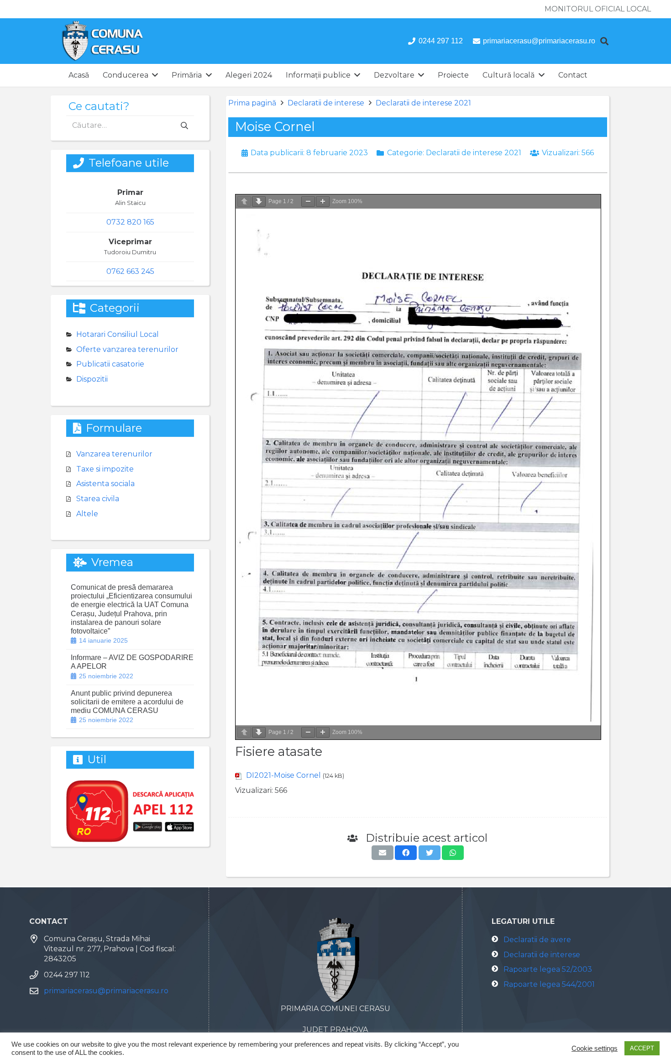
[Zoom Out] (308, 201)
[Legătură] (102, 41)
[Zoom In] (323, 201)
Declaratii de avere (537, 939)
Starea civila (97, 498)
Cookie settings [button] (594, 1048)
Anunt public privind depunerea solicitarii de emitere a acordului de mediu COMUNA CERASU (127, 701)
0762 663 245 (130, 271)
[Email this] (382, 852)
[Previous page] (244, 201)
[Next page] (259, 201)
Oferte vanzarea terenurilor (127, 349)
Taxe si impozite (105, 469)
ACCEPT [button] (642, 1048)
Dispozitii (92, 379)
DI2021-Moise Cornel (283, 775)
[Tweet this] (429, 852)
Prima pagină (252, 103)
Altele (87, 513)
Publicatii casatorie (110, 364)
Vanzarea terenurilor (114, 454)
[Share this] (406, 852)
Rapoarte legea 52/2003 (547, 969)
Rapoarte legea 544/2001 (549, 984)
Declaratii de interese (326, 103)
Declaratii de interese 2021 (423, 103)
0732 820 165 (130, 222)
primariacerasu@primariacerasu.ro (106, 990)
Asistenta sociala (105, 483)
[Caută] (604, 41)
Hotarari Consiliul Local (117, 334)
